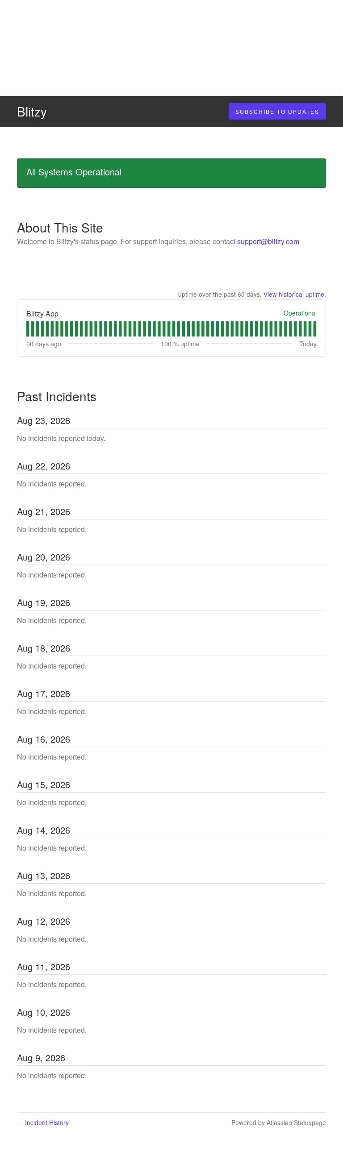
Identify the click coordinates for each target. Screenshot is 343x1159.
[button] (277, 111)
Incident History (43, 1122)
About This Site (60, 227)
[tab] (27, 328)
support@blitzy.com (268, 241)
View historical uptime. (295, 294)
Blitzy (32, 111)
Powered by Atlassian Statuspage (278, 1122)
